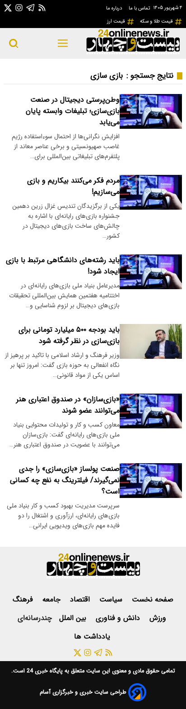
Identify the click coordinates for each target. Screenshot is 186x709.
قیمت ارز (116, 21)
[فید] (41, 7)
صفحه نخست (152, 599)
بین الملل (73, 618)
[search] (13, 43)
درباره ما (114, 8)
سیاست (112, 599)
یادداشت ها (93, 636)
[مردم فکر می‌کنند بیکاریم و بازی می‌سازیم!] (151, 192)
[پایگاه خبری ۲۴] (132, 53)
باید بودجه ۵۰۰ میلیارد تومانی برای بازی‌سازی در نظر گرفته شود (69, 335)
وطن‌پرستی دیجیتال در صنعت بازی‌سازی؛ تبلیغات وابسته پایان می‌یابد (73, 111)
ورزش (158, 618)
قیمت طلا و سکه (157, 21)
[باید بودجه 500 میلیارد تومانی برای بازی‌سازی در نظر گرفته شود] (151, 341)
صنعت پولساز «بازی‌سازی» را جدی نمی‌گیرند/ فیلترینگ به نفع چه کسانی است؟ (65, 480)
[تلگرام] (31, 7)
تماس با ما (140, 8)
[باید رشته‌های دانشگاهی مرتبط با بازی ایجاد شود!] (151, 271)
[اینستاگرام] (19, 7)
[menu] (63, 43)
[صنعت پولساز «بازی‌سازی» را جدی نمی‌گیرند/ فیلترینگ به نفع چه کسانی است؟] (151, 480)
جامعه (52, 599)
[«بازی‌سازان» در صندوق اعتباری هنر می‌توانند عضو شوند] (151, 411)
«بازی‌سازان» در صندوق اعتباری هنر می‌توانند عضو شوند (68, 405)
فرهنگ (24, 599)
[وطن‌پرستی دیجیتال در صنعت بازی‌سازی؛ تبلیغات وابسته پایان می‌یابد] (151, 111)
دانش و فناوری (119, 618)
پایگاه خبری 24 (44, 671)
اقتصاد (81, 599)
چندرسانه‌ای (35, 618)
